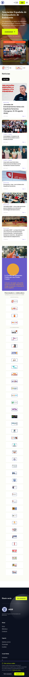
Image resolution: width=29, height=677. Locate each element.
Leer (23, 116)
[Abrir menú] (26, 2)
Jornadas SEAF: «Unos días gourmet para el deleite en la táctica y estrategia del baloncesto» (14, 208)
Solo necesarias (8, 674)
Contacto (4, 631)
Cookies (4, 647)
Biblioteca (4, 629)
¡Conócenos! (9, 32)
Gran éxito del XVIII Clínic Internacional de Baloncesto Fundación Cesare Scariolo (12, 163)
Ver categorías (21, 598)
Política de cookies (16, 670)
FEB (8, 68)
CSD (22, 68)
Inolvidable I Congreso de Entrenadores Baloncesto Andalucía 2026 (11, 137)
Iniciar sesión (16, 3)
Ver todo (5, 79)
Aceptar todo (19, 674)
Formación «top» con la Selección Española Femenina (13, 185)
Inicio (3, 626)
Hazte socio (22, 3)
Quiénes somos (6, 642)
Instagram (4, 657)
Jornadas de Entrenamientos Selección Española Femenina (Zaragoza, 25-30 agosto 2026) (13, 108)
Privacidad (5, 644)
